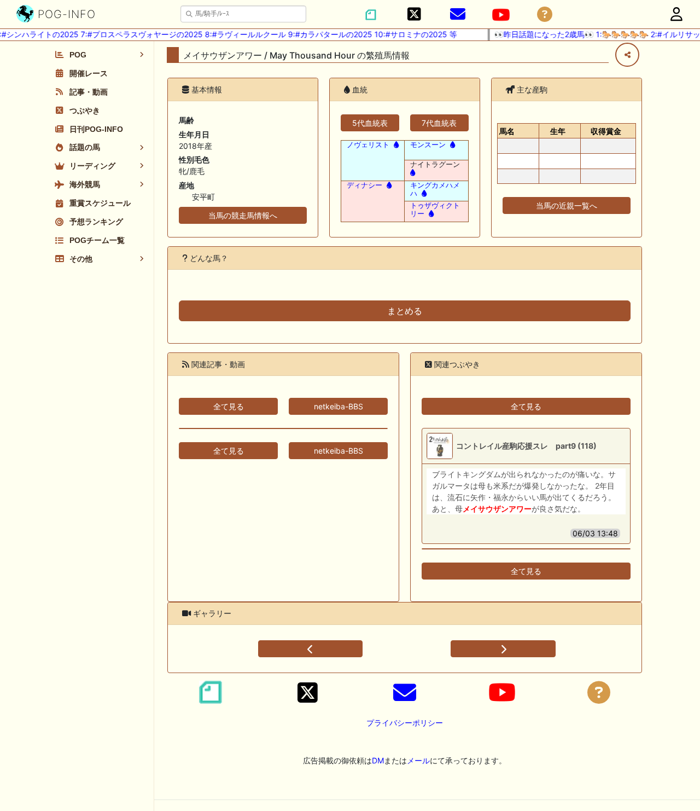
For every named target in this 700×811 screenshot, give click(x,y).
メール (418, 760)
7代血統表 (439, 123)
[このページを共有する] (627, 55)
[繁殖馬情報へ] (395, 145)
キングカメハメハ (435, 189)
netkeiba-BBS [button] (338, 406)
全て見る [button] (228, 406)
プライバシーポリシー (404, 722)
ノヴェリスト (368, 145)
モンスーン (428, 145)
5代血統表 (370, 123)
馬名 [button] (507, 131)
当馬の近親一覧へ (566, 205)
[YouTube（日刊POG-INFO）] (501, 15)
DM (378, 760)
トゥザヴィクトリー (435, 209)
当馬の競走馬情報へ (242, 215)
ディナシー (364, 185)
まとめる (404, 310)
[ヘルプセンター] (544, 14)
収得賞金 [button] (606, 131)
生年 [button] (557, 131)
